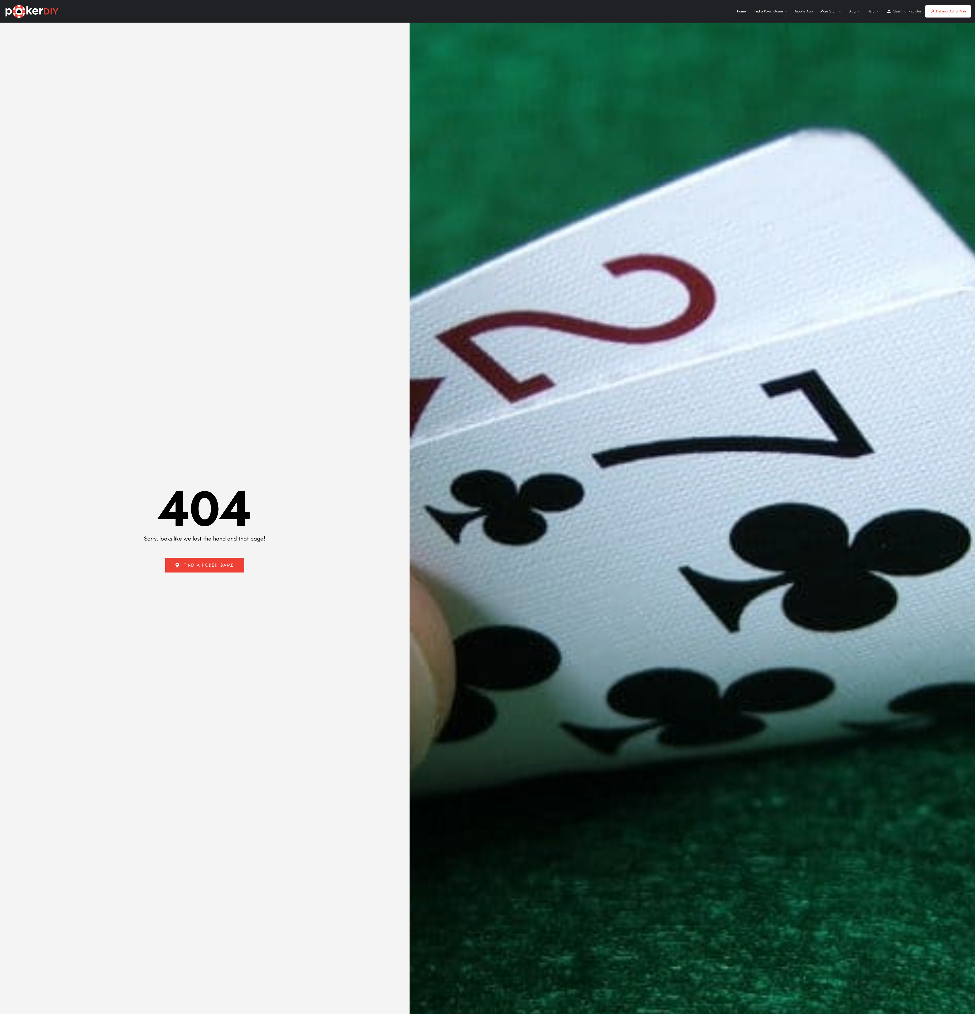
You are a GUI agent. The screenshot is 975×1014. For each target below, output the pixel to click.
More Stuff (828, 11)
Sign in (898, 11)
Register (914, 11)
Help (871, 11)
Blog (852, 11)
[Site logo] (32, 10)
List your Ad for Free (951, 11)
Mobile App (804, 11)
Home (741, 11)
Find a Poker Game (768, 11)
